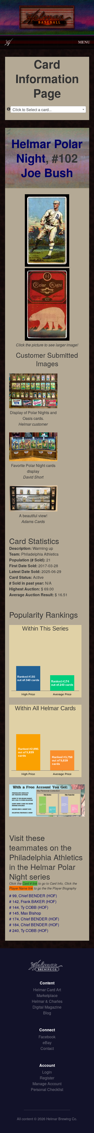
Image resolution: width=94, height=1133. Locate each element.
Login (47, 1072)
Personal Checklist (47, 1089)
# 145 (14, 913)
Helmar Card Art (47, 989)
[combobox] (48, 109)
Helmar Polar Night (47, 150)
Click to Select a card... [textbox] (32, 109)
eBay (47, 1042)
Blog (47, 1013)
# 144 (14, 907)
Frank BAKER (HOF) (38, 901)
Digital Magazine (47, 1007)
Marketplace (47, 995)
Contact (47, 1048)
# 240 (14, 930)
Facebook (47, 1037)
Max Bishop (31, 913)
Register (47, 1078)
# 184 (14, 924)
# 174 (14, 919)
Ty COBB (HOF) (34, 907)
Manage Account (47, 1083)
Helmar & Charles (47, 1001)
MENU (84, 42)
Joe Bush (47, 172)
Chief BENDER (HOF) (38, 895)
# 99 (13, 895)
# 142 (14, 901)
